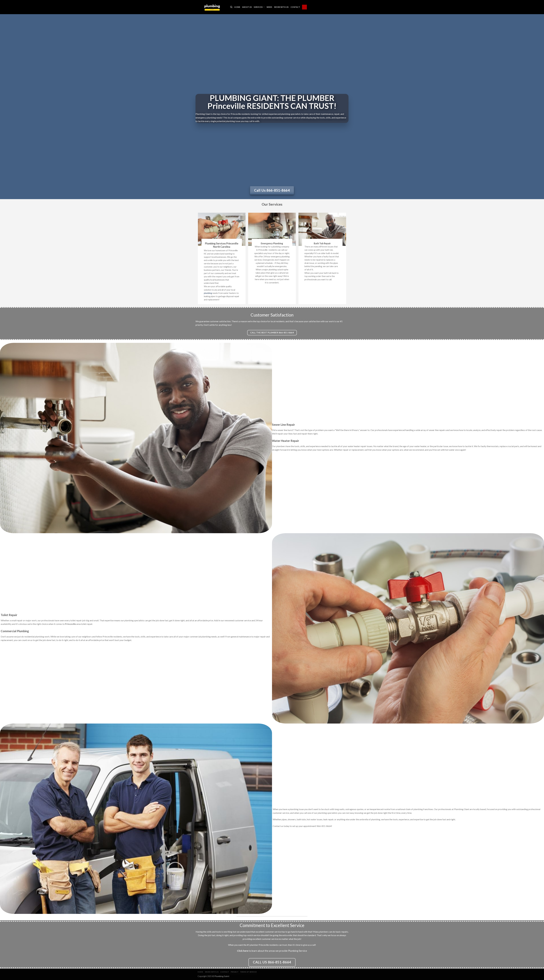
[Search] (231, 7)
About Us (247, 7)
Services (258, 7)
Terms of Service (248, 972)
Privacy (234, 972)
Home (237, 7)
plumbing (208, 293)
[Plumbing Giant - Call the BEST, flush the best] (212, 7)
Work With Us (281, 7)
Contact (295, 7)
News (269, 7)
